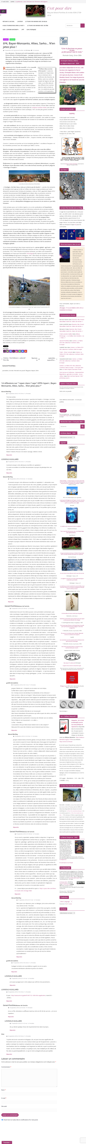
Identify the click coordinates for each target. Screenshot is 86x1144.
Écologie (12, 39)
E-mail (3, 1098)
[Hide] (0, 15)
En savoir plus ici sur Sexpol (66, 862)
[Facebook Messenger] (22, 351)
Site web (4, 1106)
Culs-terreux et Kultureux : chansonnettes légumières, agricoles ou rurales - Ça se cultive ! (72, 374)
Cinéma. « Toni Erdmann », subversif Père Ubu (14, 359)
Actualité (6, 39)
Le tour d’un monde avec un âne (37, 25)
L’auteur (20, 21)
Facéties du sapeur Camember (71, 163)
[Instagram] (16, 351)
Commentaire (6, 1067)
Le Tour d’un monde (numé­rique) (74, 811)
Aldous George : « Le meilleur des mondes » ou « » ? (31, 1)
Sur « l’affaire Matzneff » (11, 29)
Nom (3, 1090)
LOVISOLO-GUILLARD (9, 459)
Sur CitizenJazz (31, 29)
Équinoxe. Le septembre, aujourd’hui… (43, 359)
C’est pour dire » (64, 882)
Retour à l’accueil (8, 21)
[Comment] (4, 351)
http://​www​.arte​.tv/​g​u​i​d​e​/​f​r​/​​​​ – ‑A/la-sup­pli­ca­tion (28, 995)
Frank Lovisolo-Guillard (66, 334)
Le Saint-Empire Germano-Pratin (72, 369)
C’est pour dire (59, 8)
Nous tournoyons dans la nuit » (14, 25)
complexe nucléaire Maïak (39, 107)
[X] (13, 351)
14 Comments (35, 50)
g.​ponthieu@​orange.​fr (74, 878)
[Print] (25, 351)
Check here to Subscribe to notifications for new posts (20, 1120)
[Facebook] (10, 351)
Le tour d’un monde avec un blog (36, 21)
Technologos (30, 253)
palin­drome (80, 669)
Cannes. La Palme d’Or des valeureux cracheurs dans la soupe (71, 342)
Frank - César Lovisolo (66, 352)
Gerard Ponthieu (20, 50)
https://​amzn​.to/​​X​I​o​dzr (66, 741)
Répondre (9, 455)
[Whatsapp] (19, 351)
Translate (70, 903)
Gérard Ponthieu (64, 883)
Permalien (28, 393)
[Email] (7, 351)
